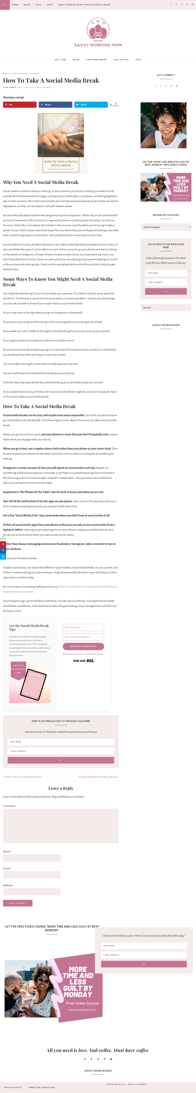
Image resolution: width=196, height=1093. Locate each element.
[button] (30, 683)
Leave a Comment (31, 73)
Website (8, 885)
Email (7, 868)
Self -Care (22, 87)
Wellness (47, 87)
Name (7, 851)
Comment (9, 805)
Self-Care (35, 87)
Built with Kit (83, 660)
